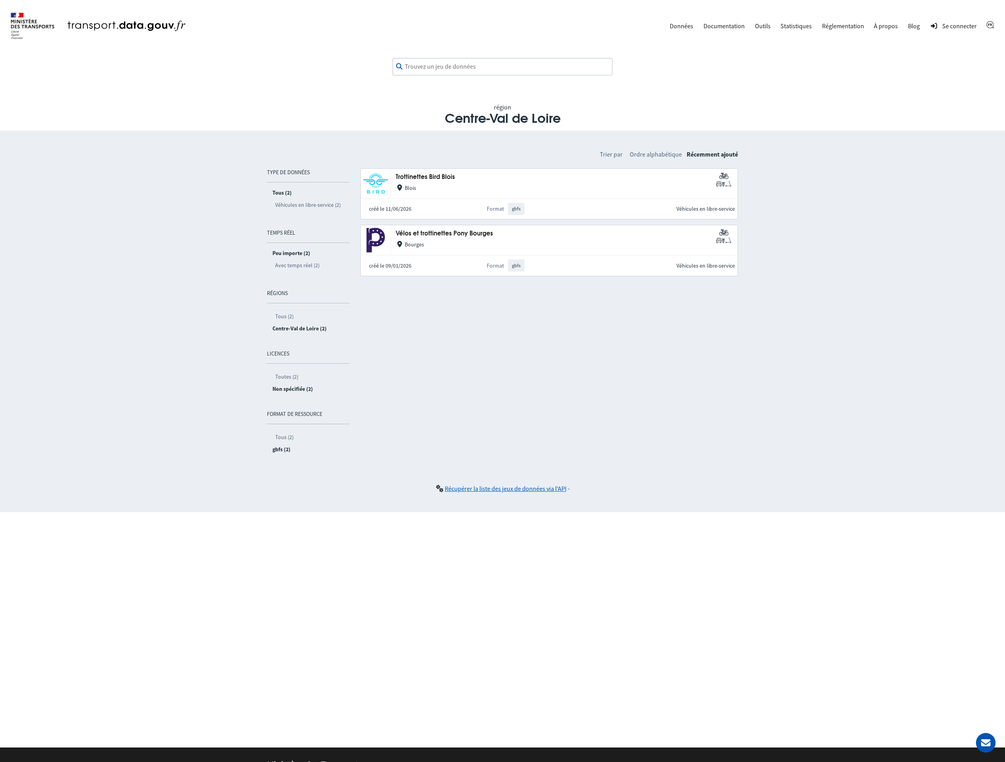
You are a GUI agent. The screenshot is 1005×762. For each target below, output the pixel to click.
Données (681, 26)
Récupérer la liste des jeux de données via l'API (505, 488)
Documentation (724, 26)
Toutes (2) (286, 376)
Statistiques (796, 26)
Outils (763, 26)
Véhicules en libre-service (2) (308, 204)
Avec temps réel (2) (297, 265)
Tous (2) (284, 316)
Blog (914, 26)
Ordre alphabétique (656, 154)
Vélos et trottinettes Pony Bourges (444, 234)
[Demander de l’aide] (986, 743)
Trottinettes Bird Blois (425, 177)
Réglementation (843, 26)
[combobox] (502, 66)
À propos (886, 26)
